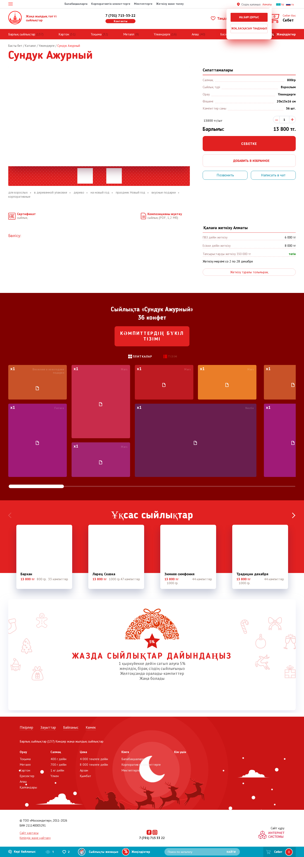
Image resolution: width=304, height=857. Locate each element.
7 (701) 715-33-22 (120, 15)
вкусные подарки (164, 192)
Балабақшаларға (76, 4)
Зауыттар (48, 727)
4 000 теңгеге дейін (94, 759)
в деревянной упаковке (50, 192)
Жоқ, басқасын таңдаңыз (249, 28)
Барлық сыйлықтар (21, 34)
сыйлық (26, 216)
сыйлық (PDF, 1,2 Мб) (164, 216)
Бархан (26, 574)
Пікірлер (26, 727)
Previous (10, 516)
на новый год (100, 192)
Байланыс (70, 727)
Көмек (91, 727)
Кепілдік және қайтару (35, 838)
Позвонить (225, 175)
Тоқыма (96, 34)
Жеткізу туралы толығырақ (249, 272)
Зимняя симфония (179, 574)
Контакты (120, 21)
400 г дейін (58, 759)
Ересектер (27, 776)
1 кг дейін (57, 770)
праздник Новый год (130, 192)
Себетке (249, 144)
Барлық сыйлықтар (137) (37, 741)
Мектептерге (143, 4)
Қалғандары (28, 787)
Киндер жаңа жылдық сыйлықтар (79, 741)
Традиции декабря (252, 574)
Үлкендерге (162, 34)
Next (294, 516)
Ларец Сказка (103, 574)
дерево (79, 192)
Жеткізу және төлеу (170, 4)
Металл (128, 34)
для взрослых (18, 192)
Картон (64, 34)
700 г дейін (58, 764)
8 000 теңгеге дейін (94, 764)
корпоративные (19, 197)
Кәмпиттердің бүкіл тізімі (152, 336)
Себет (278, 852)
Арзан (84, 770)
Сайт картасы (29, 833)
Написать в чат (273, 175)
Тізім (172, 356)
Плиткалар (142, 356)
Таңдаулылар (227, 18)
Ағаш (195, 34)
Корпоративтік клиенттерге (110, 4)
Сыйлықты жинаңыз (103, 852)
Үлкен (54, 776)
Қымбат (85, 776)
